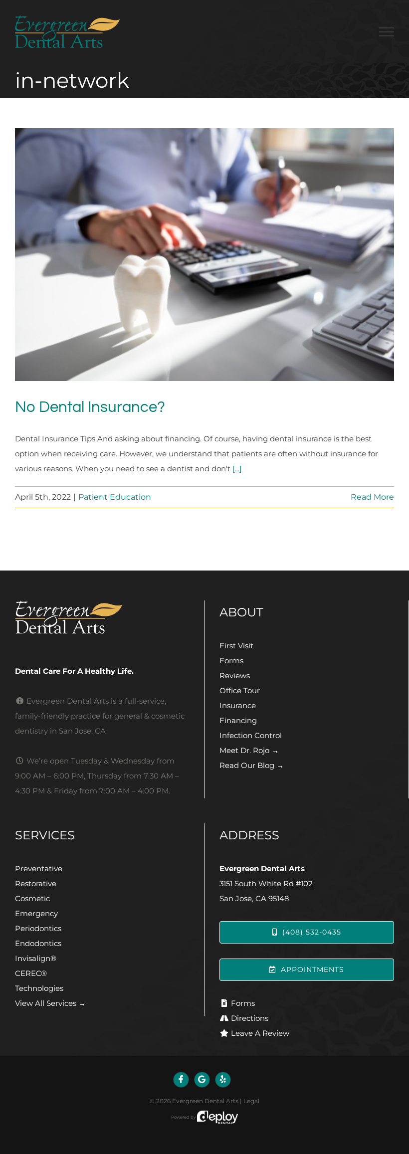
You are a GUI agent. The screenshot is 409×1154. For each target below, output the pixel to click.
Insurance (237, 705)
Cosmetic (32, 898)
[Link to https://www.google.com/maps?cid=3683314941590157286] (202, 1080)
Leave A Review (260, 1033)
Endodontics (38, 943)
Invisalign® (35, 958)
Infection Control (250, 735)
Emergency (36, 913)
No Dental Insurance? (90, 407)
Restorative (35, 883)
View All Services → (50, 1003)
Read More (372, 497)
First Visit (236, 645)
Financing (238, 720)
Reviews (234, 675)
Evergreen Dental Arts (205, 1101)
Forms (231, 660)
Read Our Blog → (251, 765)
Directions (249, 1018)
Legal (251, 1101)
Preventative (38, 868)
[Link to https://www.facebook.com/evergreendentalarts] (181, 1080)
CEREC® (31, 973)
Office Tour (239, 690)
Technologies (39, 988)
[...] (237, 468)
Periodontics (38, 928)
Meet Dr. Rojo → (249, 750)
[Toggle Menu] (386, 31)
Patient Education (114, 497)
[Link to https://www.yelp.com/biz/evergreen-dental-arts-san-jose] (223, 1080)
